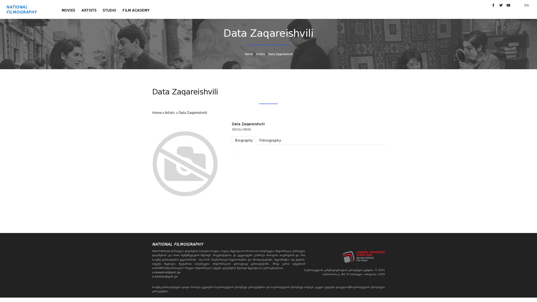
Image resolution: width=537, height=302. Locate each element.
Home (249, 54)
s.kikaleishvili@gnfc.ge (166, 272)
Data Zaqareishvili (280, 54)
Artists (89, 10)
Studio (109, 10)
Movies (69, 10)
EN (526, 5)
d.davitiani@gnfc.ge (164, 276)
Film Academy (136, 10)
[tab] (244, 140)
